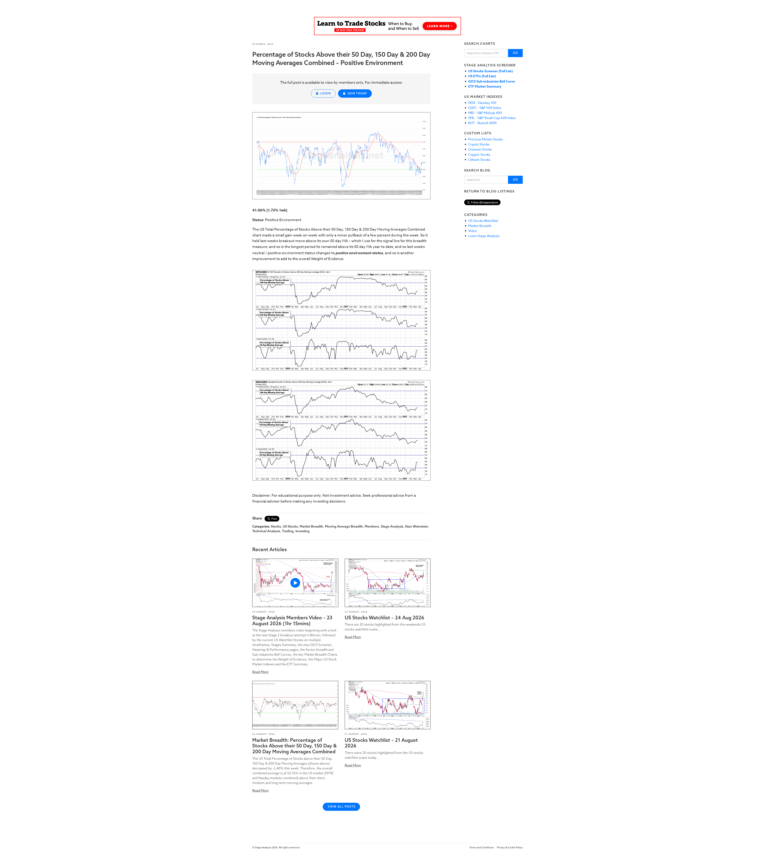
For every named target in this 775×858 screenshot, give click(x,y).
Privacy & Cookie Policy (510, 847)
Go (515, 53)
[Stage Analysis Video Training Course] (387, 26)
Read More (260, 672)
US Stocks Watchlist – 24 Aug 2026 (384, 617)
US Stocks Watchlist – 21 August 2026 (381, 743)
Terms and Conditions (481, 847)
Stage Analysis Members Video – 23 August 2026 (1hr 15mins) (292, 620)
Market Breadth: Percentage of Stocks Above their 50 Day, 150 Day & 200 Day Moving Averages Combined (294, 746)
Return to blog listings (489, 191)
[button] (295, 583)
